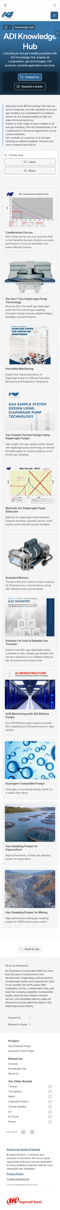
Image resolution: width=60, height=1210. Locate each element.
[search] (54, 5)
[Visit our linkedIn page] (23, 1132)
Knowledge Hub (17, 1068)
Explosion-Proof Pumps (21, 1050)
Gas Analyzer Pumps (19, 1046)
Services (13, 1063)
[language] (5, 5)
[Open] (54, 15)
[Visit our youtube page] (32, 1132)
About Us (13, 1073)
